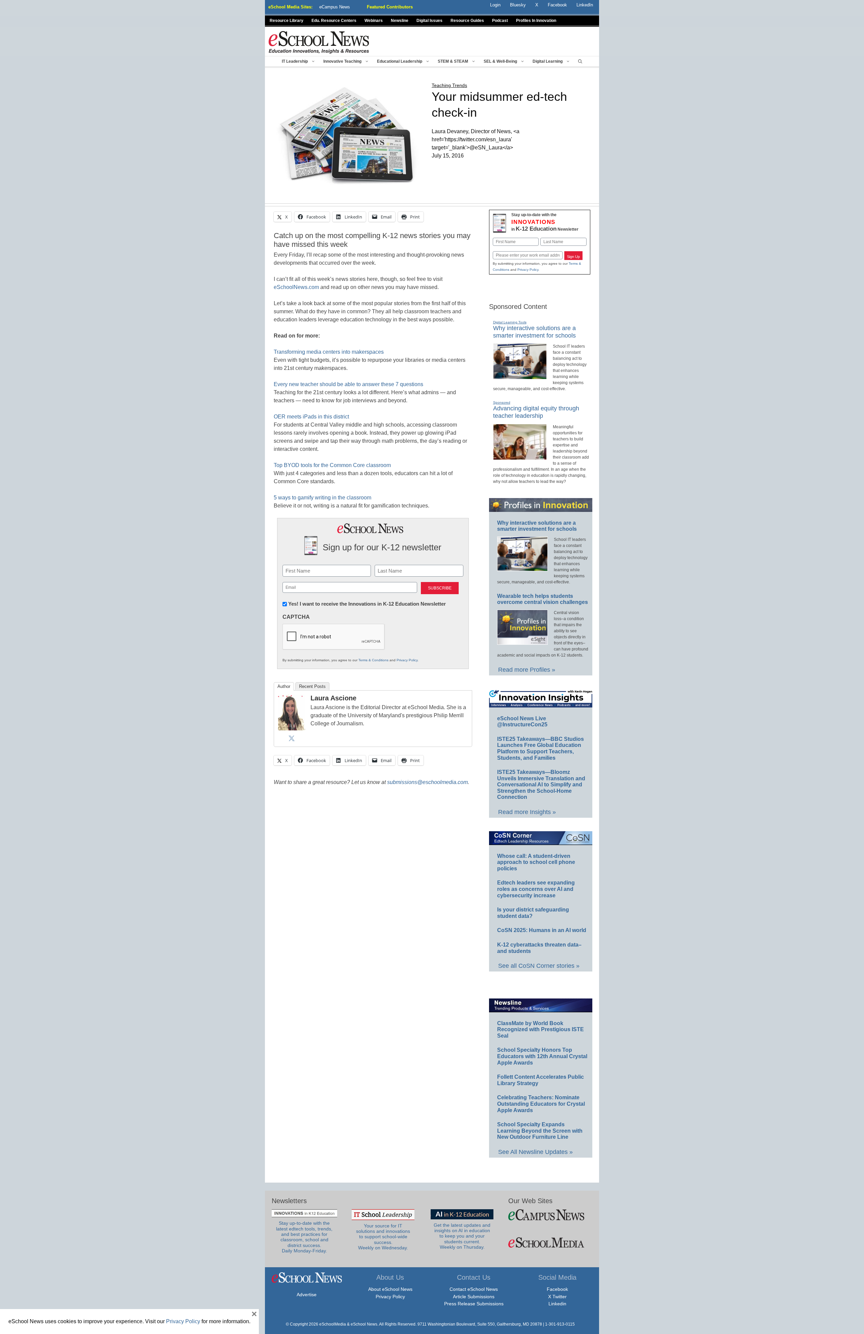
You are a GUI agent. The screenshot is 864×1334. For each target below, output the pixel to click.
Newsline (399, 20)
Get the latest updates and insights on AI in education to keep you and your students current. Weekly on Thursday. (462, 1236)
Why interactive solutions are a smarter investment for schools (537, 526)
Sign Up (573, 257)
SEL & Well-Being (500, 61)
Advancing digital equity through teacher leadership (536, 412)
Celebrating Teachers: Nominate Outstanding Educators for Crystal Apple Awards (541, 1104)
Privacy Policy (407, 660)
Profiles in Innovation (536, 20)
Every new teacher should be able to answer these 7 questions (348, 384)
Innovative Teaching (342, 61)
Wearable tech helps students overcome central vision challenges (542, 599)
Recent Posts (312, 686)
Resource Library (286, 20)
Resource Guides (467, 20)
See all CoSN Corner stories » (538, 965)
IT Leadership (295, 61)
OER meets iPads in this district (311, 416)
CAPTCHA (296, 617)
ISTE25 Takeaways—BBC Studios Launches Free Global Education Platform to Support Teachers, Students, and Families (540, 748)
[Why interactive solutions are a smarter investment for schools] (520, 376)
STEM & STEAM (453, 61)
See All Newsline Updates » (535, 1152)
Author (283, 686)
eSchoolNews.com (296, 287)
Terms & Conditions (373, 660)
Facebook (557, 1289)
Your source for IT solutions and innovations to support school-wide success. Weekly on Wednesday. (383, 1236)
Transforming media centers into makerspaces (329, 352)
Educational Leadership (399, 61)
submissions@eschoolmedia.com (427, 782)
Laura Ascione (333, 698)
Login (495, 4)
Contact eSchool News (474, 1289)
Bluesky (518, 4)
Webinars (373, 20)
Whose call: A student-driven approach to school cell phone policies (536, 862)
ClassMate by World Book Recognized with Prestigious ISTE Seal (540, 1029)
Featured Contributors (390, 6)
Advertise (307, 1294)
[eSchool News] (319, 42)
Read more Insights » (527, 812)
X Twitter (557, 1296)
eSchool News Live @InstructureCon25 (522, 722)
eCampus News (334, 6)
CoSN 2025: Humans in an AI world (541, 930)
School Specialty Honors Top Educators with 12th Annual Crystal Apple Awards (542, 1056)
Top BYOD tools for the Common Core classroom (332, 465)
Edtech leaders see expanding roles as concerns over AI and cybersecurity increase (536, 889)
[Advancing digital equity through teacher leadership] (520, 457)
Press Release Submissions (474, 1303)
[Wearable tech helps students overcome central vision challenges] (522, 641)
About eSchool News (390, 1289)
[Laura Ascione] (291, 728)
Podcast (500, 20)
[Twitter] (292, 738)
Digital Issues (429, 20)
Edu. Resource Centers (334, 20)
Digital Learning (548, 61)
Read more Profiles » (526, 669)
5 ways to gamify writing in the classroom (322, 497)
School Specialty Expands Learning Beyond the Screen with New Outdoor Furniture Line (540, 1131)
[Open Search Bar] (580, 61)
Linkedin (557, 1303)
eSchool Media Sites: (290, 6)
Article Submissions (473, 1296)
